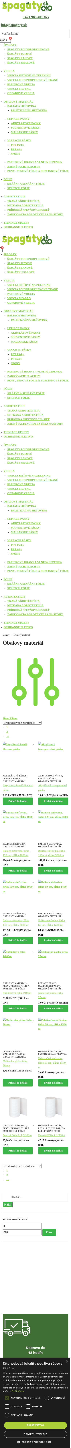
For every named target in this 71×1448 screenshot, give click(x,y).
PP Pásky (16, 149)
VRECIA (9, 71)
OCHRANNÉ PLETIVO (18, 227)
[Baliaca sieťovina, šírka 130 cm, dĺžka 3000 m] (18, 895)
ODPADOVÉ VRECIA (21, 93)
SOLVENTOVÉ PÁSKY (25, 127)
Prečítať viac (18, 1391)
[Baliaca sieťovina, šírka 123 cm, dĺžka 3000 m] (53, 825)
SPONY (15, 153)
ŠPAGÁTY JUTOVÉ (19, 53)
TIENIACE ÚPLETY (16, 222)
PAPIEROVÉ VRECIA (21, 84)
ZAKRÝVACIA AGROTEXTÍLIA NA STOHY (35, 214)
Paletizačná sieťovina (52, 1054)
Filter (49, 1232)
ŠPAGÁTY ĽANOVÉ (20, 58)
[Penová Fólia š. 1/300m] (53, 1107)
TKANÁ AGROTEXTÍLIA (23, 201)
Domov (6, 635)
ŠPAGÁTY (10, 44)
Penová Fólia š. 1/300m (51, 1135)
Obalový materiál (14, 781)
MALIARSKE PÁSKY (24, 132)
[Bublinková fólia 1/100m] (18, 965)
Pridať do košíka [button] (17, 801)
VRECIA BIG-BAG (19, 88)
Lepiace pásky (12, 778)
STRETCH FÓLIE (18, 188)
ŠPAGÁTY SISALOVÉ (21, 62)
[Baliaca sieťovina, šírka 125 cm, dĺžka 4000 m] (18, 825)
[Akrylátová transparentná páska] (53, 757)
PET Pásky (17, 144)
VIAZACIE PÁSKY (19, 140)
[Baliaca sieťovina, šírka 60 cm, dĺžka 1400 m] (53, 895)
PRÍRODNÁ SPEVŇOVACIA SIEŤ (28, 209)
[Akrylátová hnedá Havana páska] (18, 757)
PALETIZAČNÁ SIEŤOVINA (29, 110)
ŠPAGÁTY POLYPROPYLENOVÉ (28, 49)
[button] (35, 1442)
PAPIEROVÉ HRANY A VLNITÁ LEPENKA (34, 162)
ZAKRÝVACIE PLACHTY (23, 166)
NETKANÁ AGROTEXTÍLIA (25, 205)
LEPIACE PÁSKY (18, 118)
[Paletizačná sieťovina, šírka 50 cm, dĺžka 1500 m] (53, 1033)
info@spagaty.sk (14, 25)
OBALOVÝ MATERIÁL (18, 101)
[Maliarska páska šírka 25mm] (53, 965)
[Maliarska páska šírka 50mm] (18, 1033)
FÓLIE (8, 179)
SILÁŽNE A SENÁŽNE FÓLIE (26, 183)
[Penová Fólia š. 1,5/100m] (18, 1107)
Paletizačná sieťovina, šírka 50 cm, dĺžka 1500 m (52, 1063)
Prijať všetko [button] (35, 1425)
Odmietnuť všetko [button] (35, 1434)
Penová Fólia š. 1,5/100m (17, 1135)
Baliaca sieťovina (14, 844)
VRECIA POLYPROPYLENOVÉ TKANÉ (32, 80)
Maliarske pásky (49, 986)
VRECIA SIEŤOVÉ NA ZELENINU (29, 75)
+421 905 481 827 (36, 17)
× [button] (67, 1361)
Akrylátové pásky (15, 776)
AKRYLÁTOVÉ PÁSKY (26, 123)
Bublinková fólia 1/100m (17, 992)
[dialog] (35, 1403)
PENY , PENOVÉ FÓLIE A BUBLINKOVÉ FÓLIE (38, 171)
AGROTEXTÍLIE (14, 196)
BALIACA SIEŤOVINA (21, 106)
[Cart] (1, 249)
